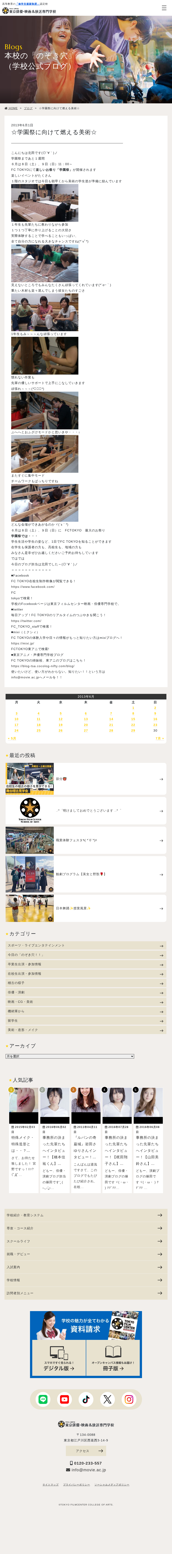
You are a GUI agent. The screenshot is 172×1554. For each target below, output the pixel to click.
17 (17, 725)
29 (133, 730)
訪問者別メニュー (20, 1293)
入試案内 (13, 1267)
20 (86, 725)
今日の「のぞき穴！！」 (26, 955)
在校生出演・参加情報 (24, 973)
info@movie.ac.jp (25, 677)
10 (17, 719)
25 (39, 730)
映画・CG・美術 (20, 1001)
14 (111, 719)
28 (111, 730)
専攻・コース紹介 (20, 1228)
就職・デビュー (18, 1254)
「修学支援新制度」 (28, 3)
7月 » (160, 738)
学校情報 (13, 1280)
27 (86, 730)
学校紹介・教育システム (25, 1215)
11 (39, 719)
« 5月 (12, 738)
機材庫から (16, 1011)
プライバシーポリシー (76, 1484)
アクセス (82, 1451)
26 (61, 730)
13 (86, 719)
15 (133, 719)
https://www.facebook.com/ (33, 586)
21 (111, 725)
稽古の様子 (16, 983)
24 (17, 730)
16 (155, 719)
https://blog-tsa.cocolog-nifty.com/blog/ (43, 666)
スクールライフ (18, 1241)
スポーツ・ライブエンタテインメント (36, 945)
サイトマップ (51, 1484)
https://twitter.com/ (26, 621)
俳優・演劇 (16, 992)
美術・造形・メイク (23, 1030)
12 (61, 719)
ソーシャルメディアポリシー (112, 1484)
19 (61, 725)
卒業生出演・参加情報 (24, 964)
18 (39, 725)
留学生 (13, 1020)
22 (133, 725)
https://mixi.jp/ (22, 643)
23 (155, 725)
